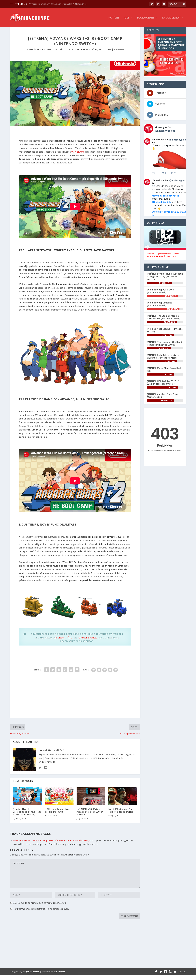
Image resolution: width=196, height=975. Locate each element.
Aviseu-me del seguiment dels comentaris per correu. (39, 902)
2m (153, 183)
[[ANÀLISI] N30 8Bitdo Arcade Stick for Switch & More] (91, 796)
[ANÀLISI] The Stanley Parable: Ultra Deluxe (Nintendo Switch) (163, 317)
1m (153, 142)
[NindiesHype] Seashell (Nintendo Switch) (165, 330)
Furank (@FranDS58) (47, 49)
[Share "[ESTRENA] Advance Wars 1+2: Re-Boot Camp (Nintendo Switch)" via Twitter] (53, 670)
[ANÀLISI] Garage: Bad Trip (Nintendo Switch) (121, 810)
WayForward (77, 151)
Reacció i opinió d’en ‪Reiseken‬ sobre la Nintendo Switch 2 (163, 255)
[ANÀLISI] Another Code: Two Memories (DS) (162, 395)
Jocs (126, 17)
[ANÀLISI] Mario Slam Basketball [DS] (164, 369)
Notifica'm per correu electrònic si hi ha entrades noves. (41, 908)
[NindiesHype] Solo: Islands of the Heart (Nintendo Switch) (27, 812)
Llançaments (81, 49)
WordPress (59, 971)
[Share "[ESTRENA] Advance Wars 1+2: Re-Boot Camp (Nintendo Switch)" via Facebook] (46, 670)
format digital (87, 637)
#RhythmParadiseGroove (165, 195)
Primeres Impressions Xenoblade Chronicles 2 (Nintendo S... (57, 3)
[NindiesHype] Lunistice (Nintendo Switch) (159, 304)
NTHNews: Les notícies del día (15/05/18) (57, 810)
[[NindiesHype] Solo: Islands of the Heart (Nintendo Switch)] (27, 796)
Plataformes (146, 17)
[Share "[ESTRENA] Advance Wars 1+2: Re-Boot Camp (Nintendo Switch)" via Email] (71, 670)
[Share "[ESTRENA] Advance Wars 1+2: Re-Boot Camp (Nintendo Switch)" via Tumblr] (59, 670)
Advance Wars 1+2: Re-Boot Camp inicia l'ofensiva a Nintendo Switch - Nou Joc (52, 840)
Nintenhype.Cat (163, 127)
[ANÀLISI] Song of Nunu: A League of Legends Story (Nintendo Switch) (165, 276)
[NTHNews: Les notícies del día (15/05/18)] (59, 796)
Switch (102, 49)
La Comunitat (171, 17)
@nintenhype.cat (165, 130)
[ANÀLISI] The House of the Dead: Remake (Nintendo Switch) (165, 343)
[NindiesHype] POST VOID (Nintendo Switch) (160, 291)
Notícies (113, 17)
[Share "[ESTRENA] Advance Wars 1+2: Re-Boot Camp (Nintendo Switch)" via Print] (77, 670)
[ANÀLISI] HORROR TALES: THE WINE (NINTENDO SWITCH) (163, 382)
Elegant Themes (31, 971)
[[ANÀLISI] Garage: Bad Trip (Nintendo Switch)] (122, 796)
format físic (64, 637)
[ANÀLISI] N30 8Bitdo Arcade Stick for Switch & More (90, 812)
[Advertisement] (75, 696)
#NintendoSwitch (161, 202)
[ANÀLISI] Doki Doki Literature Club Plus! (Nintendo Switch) (163, 356)
